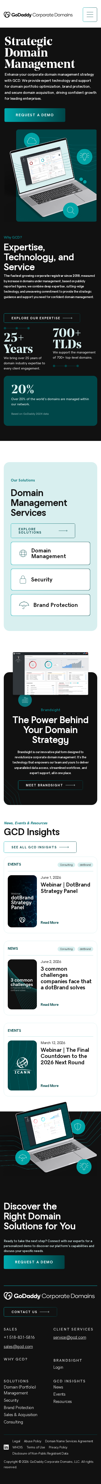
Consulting (13, 1422)
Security (11, 1400)
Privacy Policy (58, 1447)
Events (59, 1394)
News (58, 1387)
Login (58, 1367)
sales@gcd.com (18, 1346)
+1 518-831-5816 (19, 1337)
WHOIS (17, 1447)
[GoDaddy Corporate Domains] (38, 15)
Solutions (16, 1381)
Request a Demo (35, 115)
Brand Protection (19, 1407)
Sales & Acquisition (20, 1414)
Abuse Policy (32, 1441)
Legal (16, 1441)
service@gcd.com (69, 1337)
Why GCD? (16, 1359)
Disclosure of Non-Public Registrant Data (40, 1453)
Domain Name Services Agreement (69, 1441)
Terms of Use (36, 1447)
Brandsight (67, 1360)
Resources (62, 1401)
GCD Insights (69, 1381)
